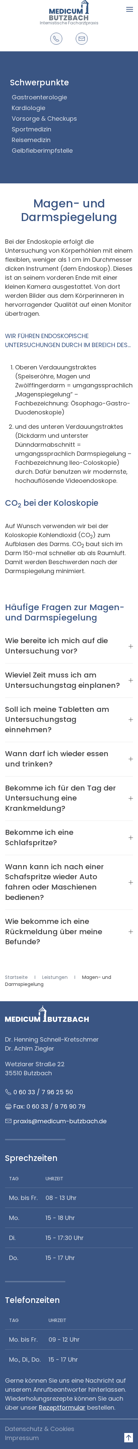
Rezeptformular (62, 1407)
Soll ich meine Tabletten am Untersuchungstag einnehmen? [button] (57, 719)
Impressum (22, 1438)
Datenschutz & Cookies (39, 1429)
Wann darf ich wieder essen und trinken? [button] (57, 759)
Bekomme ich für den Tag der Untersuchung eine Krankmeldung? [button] (60, 798)
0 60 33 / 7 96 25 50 (43, 1092)
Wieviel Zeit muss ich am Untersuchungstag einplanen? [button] (62, 680)
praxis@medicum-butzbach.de (60, 1121)
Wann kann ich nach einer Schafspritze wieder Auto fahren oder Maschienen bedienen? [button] (54, 882)
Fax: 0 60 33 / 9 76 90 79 (49, 1106)
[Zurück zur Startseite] (69, 9)
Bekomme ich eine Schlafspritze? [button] (39, 838)
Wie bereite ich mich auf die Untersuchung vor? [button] (56, 646)
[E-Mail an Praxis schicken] (82, 39)
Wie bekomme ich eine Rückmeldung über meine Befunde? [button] (53, 932)
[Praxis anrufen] (56, 39)
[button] (129, 9)
